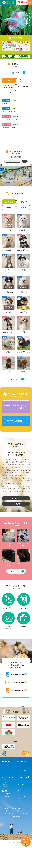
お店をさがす (6, 761)
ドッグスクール (5, 783)
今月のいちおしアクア (22, 772)
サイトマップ (22, 811)
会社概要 (19, 793)
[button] (11, 51)
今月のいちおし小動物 (22, 770)
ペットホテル (6, 781)
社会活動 (19, 801)
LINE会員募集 (6, 796)
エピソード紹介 (20, 803)
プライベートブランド (22, 799)
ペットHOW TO (21, 784)
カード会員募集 (6, 794)
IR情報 (18, 794)
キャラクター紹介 (21, 796)
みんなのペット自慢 (23, 777)
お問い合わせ (16, 816)
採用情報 (25, 808)
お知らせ (6, 808)
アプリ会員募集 (6, 793)
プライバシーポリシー (10, 814)
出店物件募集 (16, 808)
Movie (18, 798)
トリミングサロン (7, 779)
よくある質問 (24, 814)
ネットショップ (10, 811)
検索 (25, 161)
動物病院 (5, 786)
